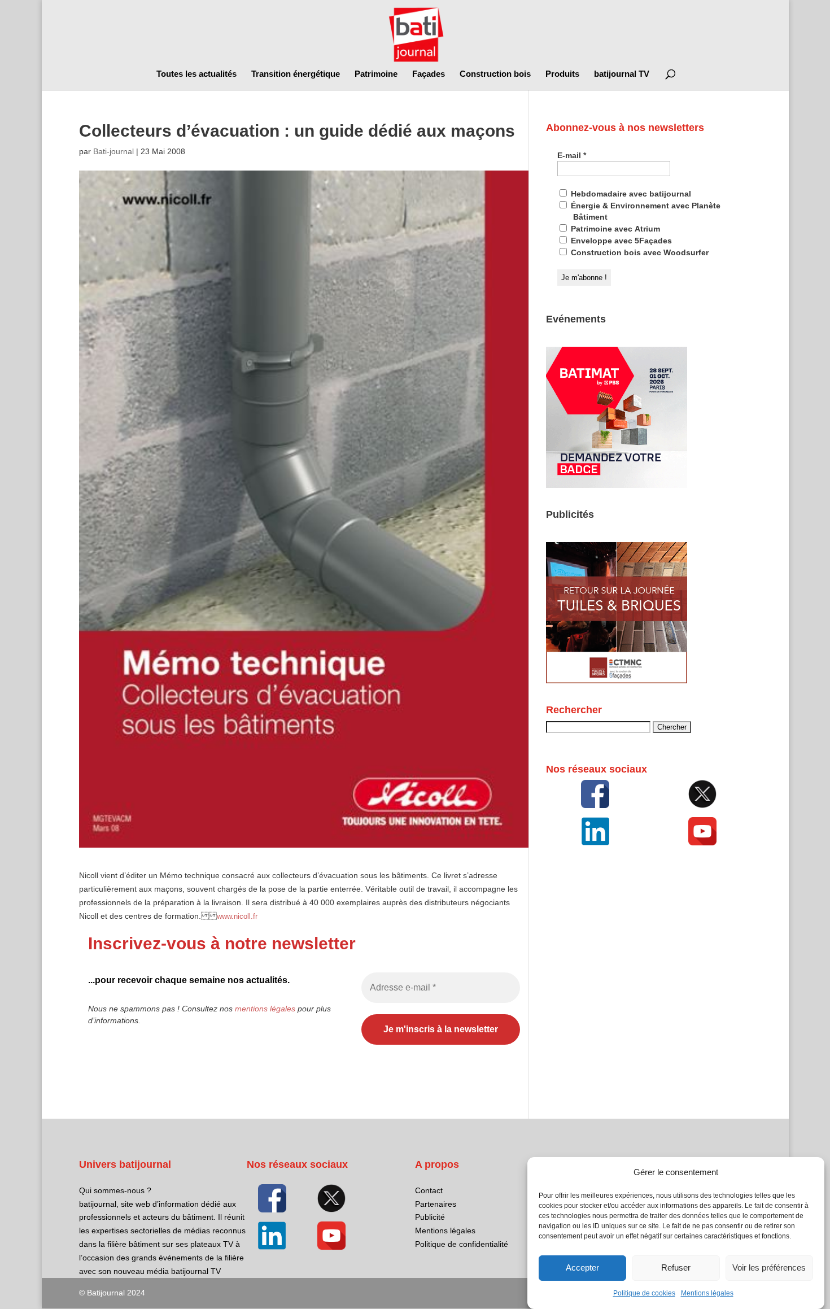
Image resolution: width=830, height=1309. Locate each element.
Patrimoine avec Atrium (614, 228)
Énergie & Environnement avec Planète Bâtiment (644, 211)
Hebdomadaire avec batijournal (630, 193)
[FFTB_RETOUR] (616, 680)
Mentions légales (707, 1293)
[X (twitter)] (702, 794)
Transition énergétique (295, 74)
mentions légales (265, 1008)
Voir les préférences (769, 1268)
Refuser (676, 1268)
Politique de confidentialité (461, 1244)
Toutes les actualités (196, 74)
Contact (429, 1190)
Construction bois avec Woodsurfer (639, 252)
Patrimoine (376, 74)
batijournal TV (621, 74)
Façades (428, 74)
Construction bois (495, 74)
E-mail (571, 155)
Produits (562, 74)
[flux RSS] (595, 794)
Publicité (430, 1216)
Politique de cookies (644, 1293)
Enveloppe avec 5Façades (620, 240)
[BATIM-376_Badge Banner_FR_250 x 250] (616, 485)
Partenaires (435, 1203)
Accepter (582, 1268)
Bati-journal (113, 151)
